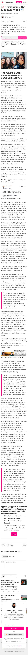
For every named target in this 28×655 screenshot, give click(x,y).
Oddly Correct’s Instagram (16, 357)
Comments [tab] (5, 556)
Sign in (24, 2)
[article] (14, 586)
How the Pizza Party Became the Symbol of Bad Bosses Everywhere (10, 582)
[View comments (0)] (8, 21)
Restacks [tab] (11, 556)
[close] (23, 603)
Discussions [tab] (13, 576)
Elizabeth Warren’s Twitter (13, 198)
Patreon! (7, 523)
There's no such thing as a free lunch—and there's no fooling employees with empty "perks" (9, 587)
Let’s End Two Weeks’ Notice (8, 596)
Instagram (20, 502)
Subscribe (19, 2)
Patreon (13, 44)
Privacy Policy (19, 641)
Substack (6, 651)
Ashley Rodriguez (9, 16)
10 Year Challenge (19, 83)
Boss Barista (18, 500)
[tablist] (8, 556)
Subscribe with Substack (15, 634)
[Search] (25, 576)
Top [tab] (3, 576)
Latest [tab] (7, 576)
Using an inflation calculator (10, 398)
